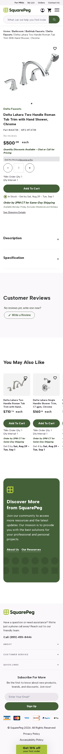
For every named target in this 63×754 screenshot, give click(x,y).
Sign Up (31, 706)
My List (31, 3)
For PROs (19, 3)
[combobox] (26, 19)
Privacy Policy (31, 733)
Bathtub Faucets (35, 31)
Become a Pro (26, 160)
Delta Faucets (12, 108)
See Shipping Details (14, 212)
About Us (13, 549)
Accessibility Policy (31, 739)
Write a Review (23, 316)
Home (6, 31)
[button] (31, 749)
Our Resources (31, 549)
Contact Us (54, 3)
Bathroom (18, 31)
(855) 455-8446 (21, 637)
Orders (41, 3)
